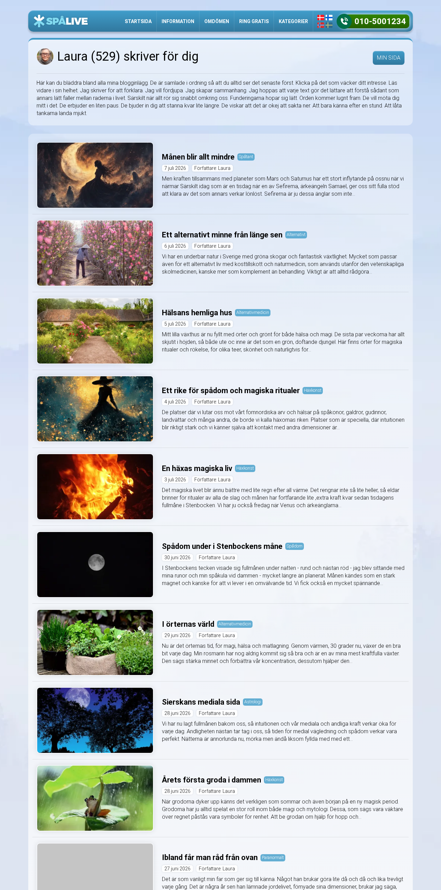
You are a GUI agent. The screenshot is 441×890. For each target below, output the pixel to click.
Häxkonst (312, 390)
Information (178, 21)
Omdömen (216, 21)
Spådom (294, 546)
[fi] (329, 17)
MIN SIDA (388, 57)
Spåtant (246, 156)
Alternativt (296, 234)
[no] (321, 25)
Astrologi (252, 701)
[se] (329, 25)
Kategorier (293, 21)
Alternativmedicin (252, 312)
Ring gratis (254, 21)
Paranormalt (273, 857)
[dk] (321, 17)
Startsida (138, 21)
